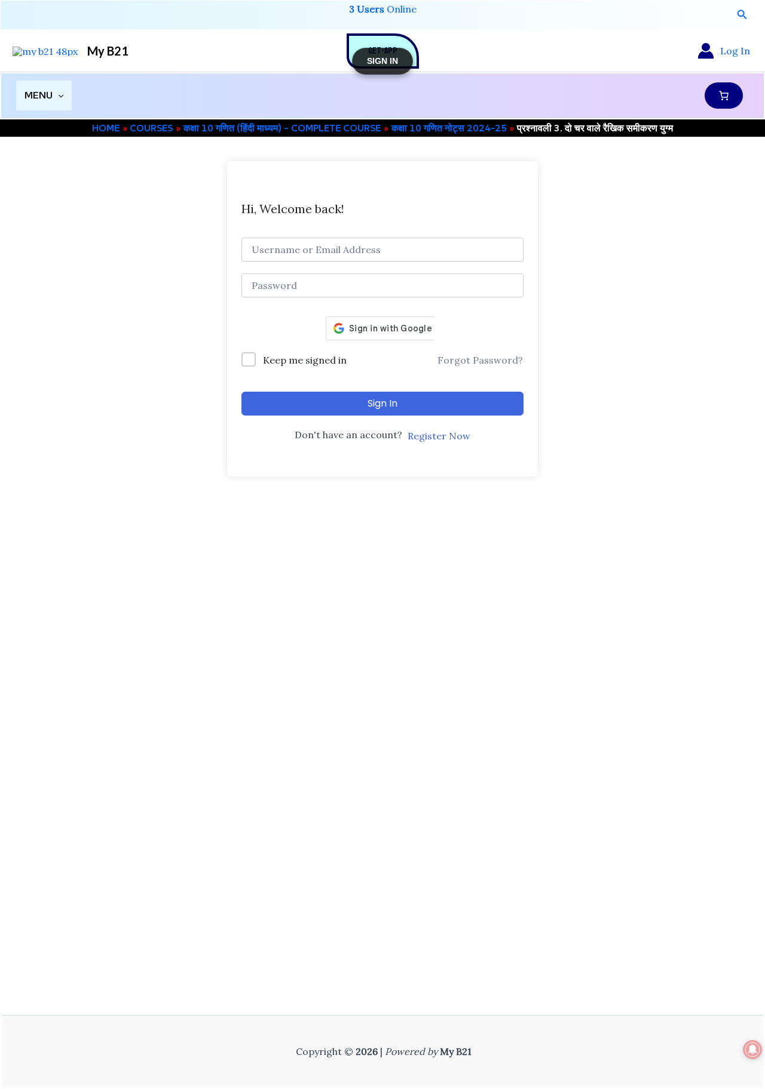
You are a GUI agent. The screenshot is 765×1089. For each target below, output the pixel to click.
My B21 (107, 51)
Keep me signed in (305, 360)
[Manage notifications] (752, 1049)
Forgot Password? (480, 360)
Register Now (439, 436)
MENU (39, 95)
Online (383, 9)
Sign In (382, 403)
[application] (58, 95)
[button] (742, 15)
